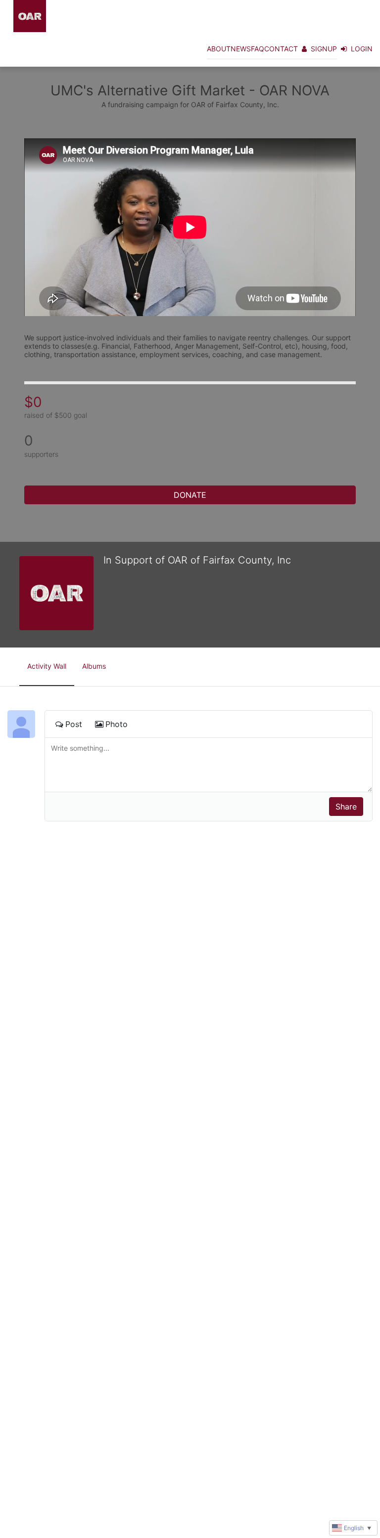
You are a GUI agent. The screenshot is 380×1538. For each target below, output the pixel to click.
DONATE (190, 495)
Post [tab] (73, 724)
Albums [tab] (94, 666)
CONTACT (281, 48)
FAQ (257, 48)
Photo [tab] (116, 724)
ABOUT (219, 48)
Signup (324, 48)
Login (362, 48)
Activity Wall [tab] (46, 666)
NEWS (241, 48)
